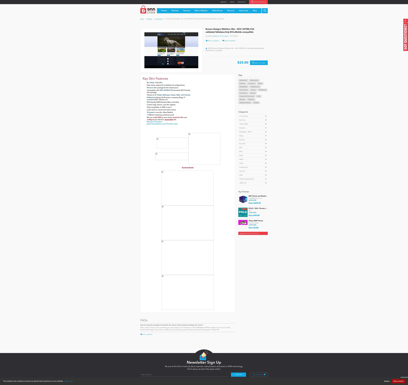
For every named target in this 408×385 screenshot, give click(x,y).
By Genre (242, 120)
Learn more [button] (68, 381)
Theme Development (246, 179)
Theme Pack (243, 93)
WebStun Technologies (221, 36)
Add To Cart (260, 63)
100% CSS (242, 183)
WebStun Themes (245, 102)
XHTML (256, 102)
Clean (241, 163)
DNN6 (260, 83)
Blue (240, 151)
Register (223, 2)
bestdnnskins (254, 80)
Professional (262, 90)
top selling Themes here (249, 233)
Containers (251, 83)
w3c (258, 96)
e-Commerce (243, 116)
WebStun (251, 99)
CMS (241, 175)
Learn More (252, 200)
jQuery (253, 90)
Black (241, 155)
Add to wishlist (230, 41)
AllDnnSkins (243, 80)
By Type (242, 139)
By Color (242, 143)
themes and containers (247, 96)
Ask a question (213, 41)
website (242, 99)
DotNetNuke (243, 86)
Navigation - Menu (245, 132)
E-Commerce (244, 90)
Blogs (241, 136)
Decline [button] (387, 381)
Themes (252, 93)
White (241, 159)
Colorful (242, 171)
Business (242, 83)
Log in (232, 2)
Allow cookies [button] (398, 381)
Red (240, 147)
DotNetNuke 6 (255, 86)
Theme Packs (243, 124)
